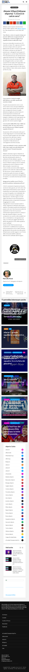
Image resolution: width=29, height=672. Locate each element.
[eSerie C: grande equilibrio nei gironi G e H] (14, 337)
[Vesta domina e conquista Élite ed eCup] (14, 384)
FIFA (10, 328)
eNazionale (5, 636)
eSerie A (4, 639)
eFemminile (7, 399)
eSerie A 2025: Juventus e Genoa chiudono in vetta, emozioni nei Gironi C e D (18, 561)
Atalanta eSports (8, 352)
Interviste (6, 263)
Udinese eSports (14, 7)
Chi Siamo (4, 614)
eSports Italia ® (19, 667)
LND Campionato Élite (9, 376)
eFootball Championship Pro (9, 633)
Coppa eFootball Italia (17, 352)
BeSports (4, 642)
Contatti (4, 617)
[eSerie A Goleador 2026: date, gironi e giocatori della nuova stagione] (9, 552)
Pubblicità (4, 626)
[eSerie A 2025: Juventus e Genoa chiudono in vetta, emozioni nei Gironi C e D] (9, 559)
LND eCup (16, 376)
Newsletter (4, 623)
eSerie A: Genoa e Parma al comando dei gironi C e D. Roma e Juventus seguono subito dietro (18, 569)
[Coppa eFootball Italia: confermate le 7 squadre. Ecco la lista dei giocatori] (14, 360)
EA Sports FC (7, 305)
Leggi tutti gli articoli (8, 285)
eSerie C (6, 328)
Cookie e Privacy (6, 620)
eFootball (4, 645)
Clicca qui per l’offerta (10, 595)
